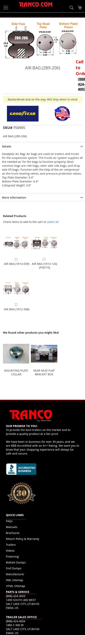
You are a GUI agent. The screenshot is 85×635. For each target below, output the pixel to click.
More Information (14, 197)
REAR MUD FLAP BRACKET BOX (44, 372)
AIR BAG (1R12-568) (16, 309)
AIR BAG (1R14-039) (16, 264)
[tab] (42, 146)
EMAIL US (12, 608)
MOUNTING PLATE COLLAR (16, 372)
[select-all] (53, 222)
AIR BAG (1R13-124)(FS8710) (44, 265)
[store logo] (35, 4)
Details (6, 146)
